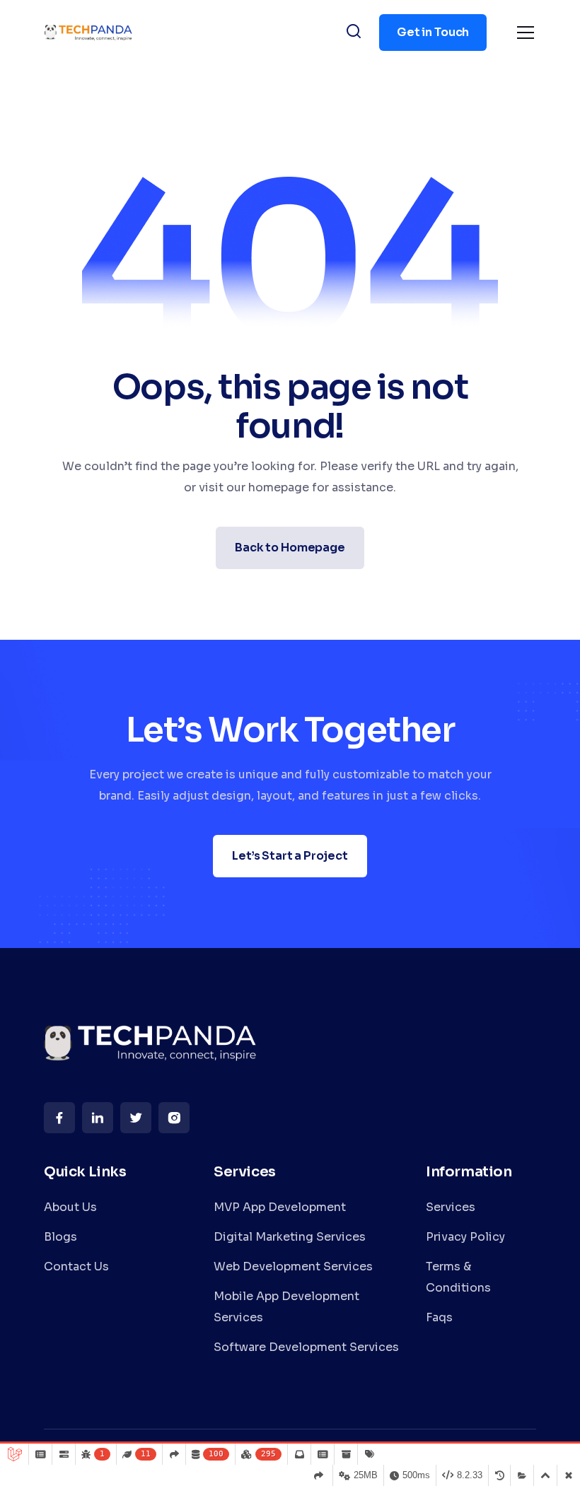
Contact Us (76, 1266)
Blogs (60, 1236)
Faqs (439, 1317)
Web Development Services (293, 1266)
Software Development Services (306, 1347)
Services (450, 1207)
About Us (70, 1207)
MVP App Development (280, 1207)
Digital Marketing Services (290, 1236)
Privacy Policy (465, 1236)
